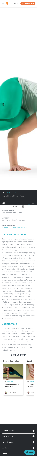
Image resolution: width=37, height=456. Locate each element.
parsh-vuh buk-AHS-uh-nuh (15, 227)
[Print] (23, 207)
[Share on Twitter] (16, 207)
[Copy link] (19, 207)
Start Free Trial (28, 3)
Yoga (8, 192)
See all (29, 361)
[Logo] (7, 3)
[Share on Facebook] (13, 207)
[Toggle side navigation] (3, 3)
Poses (13, 192)
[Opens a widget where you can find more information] (29, 452)
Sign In (17, 3)
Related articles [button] (11, 361)
